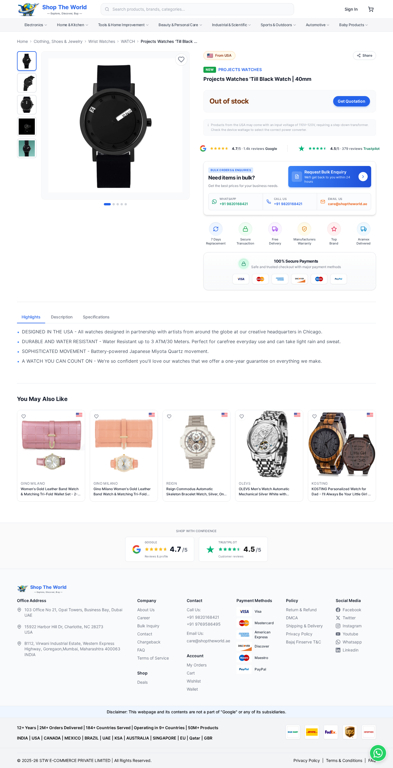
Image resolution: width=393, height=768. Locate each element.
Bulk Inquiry (148, 625)
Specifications (96, 316)
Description (62, 316)
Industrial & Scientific (229, 24)
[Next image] (182, 125)
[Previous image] (49, 125)
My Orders (197, 664)
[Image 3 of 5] (118, 204)
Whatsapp (352, 641)
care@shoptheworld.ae (207, 640)
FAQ (141, 649)
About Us (145, 609)
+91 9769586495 (204, 624)
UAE (106, 737)
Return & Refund (301, 609)
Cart (191, 672)
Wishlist (194, 681)
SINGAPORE (164, 737)
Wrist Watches (101, 41)
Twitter (349, 617)
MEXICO (72, 737)
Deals (142, 682)
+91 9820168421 (203, 617)
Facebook (352, 609)
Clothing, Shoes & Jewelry (58, 41)
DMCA (292, 617)
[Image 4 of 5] (122, 204)
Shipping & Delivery (304, 625)
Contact (144, 633)
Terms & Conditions (344, 760)
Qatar (194, 737)
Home (22, 41)
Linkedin (350, 649)
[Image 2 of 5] (113, 204)
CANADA (52, 737)
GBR (208, 737)
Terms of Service (153, 658)
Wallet (192, 689)
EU (183, 737)
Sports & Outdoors (276, 24)
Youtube (350, 633)
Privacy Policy (299, 633)
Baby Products (351, 24)
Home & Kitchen (70, 24)
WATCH (128, 41)
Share (367, 55)
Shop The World (64, 7)
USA (36, 737)
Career (143, 617)
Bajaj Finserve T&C (303, 641)
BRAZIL (92, 737)
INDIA (22, 737)
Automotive (316, 24)
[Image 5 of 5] (126, 204)
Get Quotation (351, 101)
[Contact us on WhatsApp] (378, 753)
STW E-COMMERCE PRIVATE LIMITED (74, 760)
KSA (119, 737)
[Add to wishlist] (181, 59)
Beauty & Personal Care (178, 24)
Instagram (352, 625)
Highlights (31, 316)
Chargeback (149, 641)
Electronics (33, 24)
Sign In (351, 9)
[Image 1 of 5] (107, 204)
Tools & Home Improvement (121, 24)
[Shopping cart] (371, 9)
